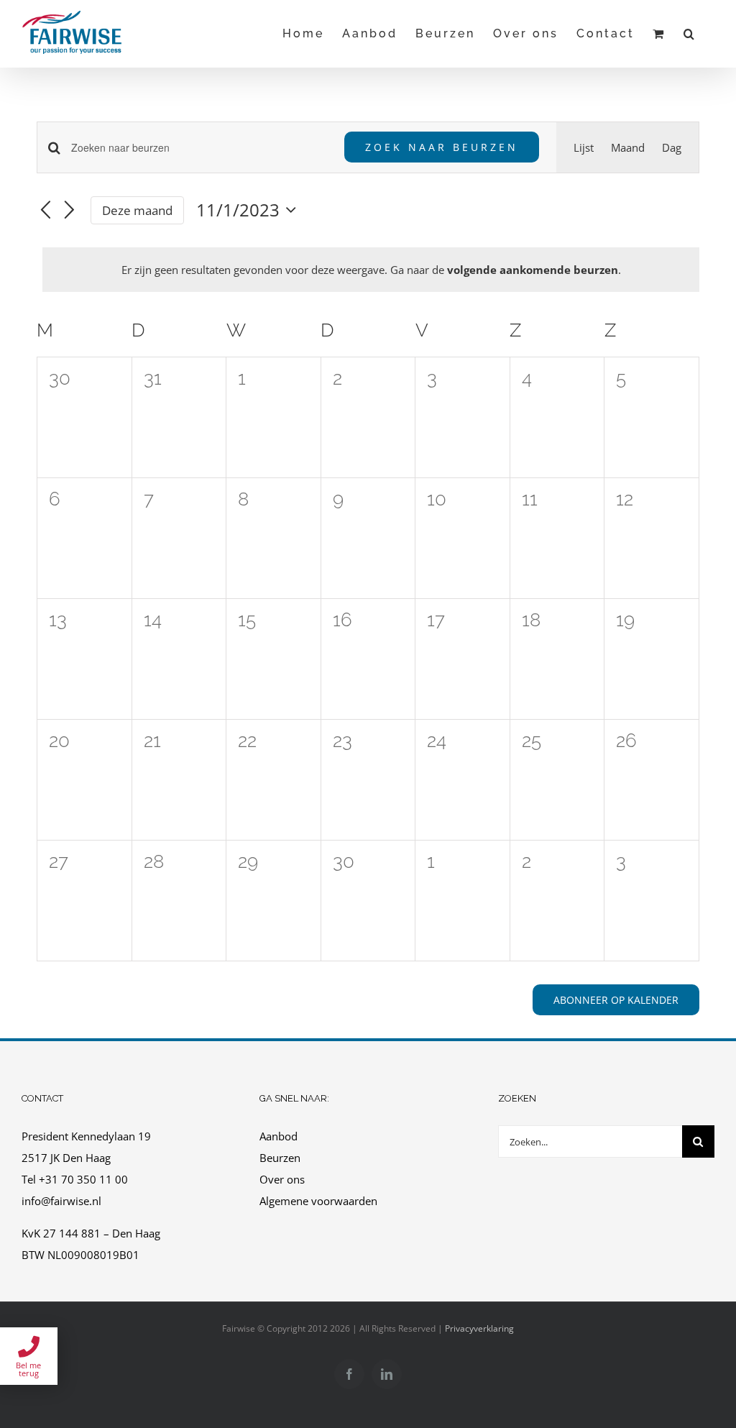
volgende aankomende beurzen (532, 269)
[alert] (370, 269)
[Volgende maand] (69, 211)
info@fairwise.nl (61, 1201)
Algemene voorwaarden (319, 1201)
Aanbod (278, 1136)
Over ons (282, 1179)
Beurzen (279, 1157)
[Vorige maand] (45, 211)
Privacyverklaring (479, 1328)
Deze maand (137, 210)
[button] (690, 33)
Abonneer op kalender (615, 1000)
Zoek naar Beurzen (441, 147)
